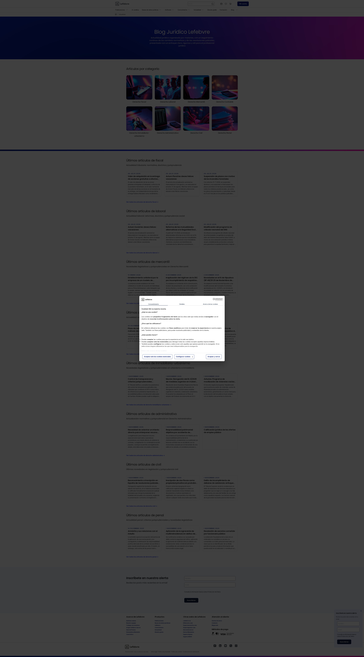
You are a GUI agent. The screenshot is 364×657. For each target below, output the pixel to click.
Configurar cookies (183, 357)
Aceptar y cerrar (214, 357)
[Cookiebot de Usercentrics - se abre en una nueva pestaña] (214, 299)
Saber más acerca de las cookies (154, 351)
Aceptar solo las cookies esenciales (157, 357)
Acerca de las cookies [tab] (210, 304)
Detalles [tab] (182, 304)
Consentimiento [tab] (153, 304)
